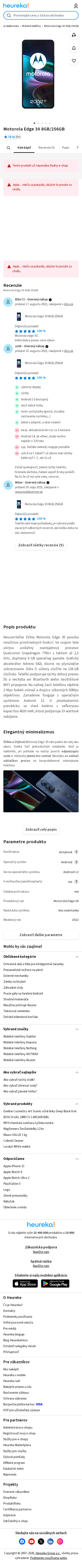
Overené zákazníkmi (16, 1492)
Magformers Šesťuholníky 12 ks (23, 1129)
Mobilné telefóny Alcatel (19, 1060)
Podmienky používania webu (48, 1558)
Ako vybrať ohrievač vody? (20, 1085)
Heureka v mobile (14, 1375)
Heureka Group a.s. (48, 1553)
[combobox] (41, 15)
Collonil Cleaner (13, 1140)
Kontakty (9, 1311)
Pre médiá (9, 1328)
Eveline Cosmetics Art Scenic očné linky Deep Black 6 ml (39, 1111)
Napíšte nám (41, 1252)
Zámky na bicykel (14, 982)
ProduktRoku (12, 1503)
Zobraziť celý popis (41, 829)
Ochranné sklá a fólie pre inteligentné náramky (33, 964)
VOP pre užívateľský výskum (21, 1410)
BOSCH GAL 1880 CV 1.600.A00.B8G (26, 1117)
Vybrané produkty (17, 1103)
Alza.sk (68, 304)
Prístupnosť (11, 1352)
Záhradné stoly (13, 988)
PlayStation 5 (12, 1184)
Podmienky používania (17, 1317)
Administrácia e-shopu (17, 1427)
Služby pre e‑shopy (15, 1439)
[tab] (23, 148)
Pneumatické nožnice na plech (23, 970)
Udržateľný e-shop (15, 1521)
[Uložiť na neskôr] (73, 60)
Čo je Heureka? (13, 1305)
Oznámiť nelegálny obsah (19, 1346)
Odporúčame (13, 1158)
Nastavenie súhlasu (16, 1393)
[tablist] (41, 148)
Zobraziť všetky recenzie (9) (41, 545)
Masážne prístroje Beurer (20, 1005)
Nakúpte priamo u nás (17, 1387)
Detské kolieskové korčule (20, 1017)
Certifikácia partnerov (17, 1509)
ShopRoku (10, 1498)
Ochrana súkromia (14, 1398)
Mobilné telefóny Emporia (20, 1042)
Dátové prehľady (14, 1457)
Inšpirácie (9, 1515)
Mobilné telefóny (31, 26)
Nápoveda (9, 1474)
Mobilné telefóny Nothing (20, 1048)
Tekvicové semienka (16, 1011)
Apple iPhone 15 (13, 1166)
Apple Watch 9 (12, 1172)
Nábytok (9, 1201)
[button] (23, 147)
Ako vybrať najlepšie (19, 1072)
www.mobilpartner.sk (29, 492)
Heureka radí (11, 1381)
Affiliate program (14, 1463)
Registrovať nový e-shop (19, 1433)
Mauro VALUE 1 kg (15, 1135)
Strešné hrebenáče (16, 999)
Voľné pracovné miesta (18, 1322)
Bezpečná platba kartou (18, 1404)
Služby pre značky (14, 1451)
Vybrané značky (15, 1029)
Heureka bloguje (14, 1334)
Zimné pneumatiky (15, 1195)
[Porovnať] (73, 34)
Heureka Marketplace (17, 1445)
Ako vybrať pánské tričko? (20, 1092)
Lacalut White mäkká (16, 1146)
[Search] (8, 148)
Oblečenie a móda (14, 1207)
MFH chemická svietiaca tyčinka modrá (28, 1123)
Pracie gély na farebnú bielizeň (23, 993)
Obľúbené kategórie (19, 956)
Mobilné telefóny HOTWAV (20, 1054)
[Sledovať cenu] (73, 47)
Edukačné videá (13, 1469)
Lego (6, 1189)
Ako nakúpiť (11, 1369)
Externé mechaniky (15, 976)
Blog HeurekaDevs (15, 1340)
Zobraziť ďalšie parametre (41, 935)
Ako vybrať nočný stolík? (19, 1080)
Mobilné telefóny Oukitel (19, 1036)
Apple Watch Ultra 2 (16, 1178)
